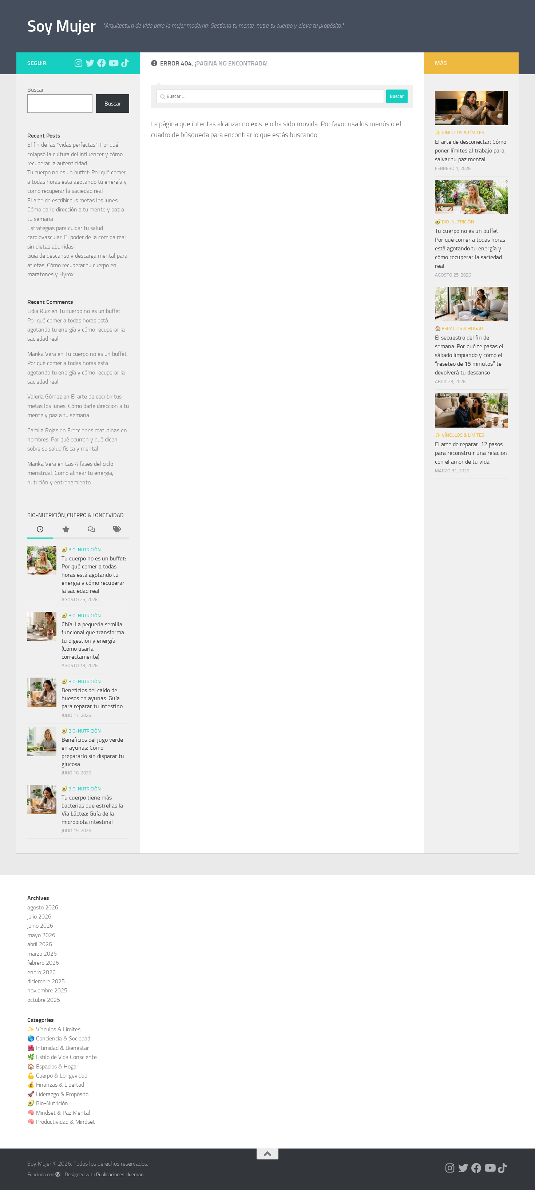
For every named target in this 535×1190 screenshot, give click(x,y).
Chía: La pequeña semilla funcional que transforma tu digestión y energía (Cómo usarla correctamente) (93, 640)
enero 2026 (41, 972)
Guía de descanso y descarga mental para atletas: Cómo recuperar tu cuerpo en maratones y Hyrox (77, 265)
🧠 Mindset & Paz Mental (58, 1112)
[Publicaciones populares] (65, 530)
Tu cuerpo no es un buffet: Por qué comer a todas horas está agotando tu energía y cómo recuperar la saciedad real (77, 181)
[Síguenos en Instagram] (78, 63)
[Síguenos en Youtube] (113, 63)
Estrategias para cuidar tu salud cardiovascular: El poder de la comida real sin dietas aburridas (76, 237)
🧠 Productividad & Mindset (61, 1121)
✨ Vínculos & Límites (459, 132)
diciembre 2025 (46, 981)
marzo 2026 (42, 953)
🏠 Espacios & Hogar (459, 328)
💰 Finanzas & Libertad (55, 1084)
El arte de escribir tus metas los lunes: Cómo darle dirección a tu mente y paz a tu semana (75, 209)
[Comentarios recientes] (91, 530)
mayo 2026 (41, 935)
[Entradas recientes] (40, 530)
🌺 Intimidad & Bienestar (58, 1047)
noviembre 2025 (47, 990)
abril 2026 (39, 944)
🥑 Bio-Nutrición (81, 549)
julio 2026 (39, 916)
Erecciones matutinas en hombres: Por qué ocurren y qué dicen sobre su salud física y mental (77, 439)
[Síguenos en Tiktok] (124, 63)
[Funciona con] (57, 1174)
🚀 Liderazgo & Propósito (57, 1094)
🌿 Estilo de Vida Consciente (62, 1057)
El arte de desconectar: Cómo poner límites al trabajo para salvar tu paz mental (470, 150)
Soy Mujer (61, 26)
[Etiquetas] (116, 530)
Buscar (35, 89)
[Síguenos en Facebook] (101, 63)
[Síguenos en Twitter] (90, 63)
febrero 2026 (43, 962)
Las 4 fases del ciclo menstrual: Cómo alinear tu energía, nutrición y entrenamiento (70, 473)
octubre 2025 (43, 999)
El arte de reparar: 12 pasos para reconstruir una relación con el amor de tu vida (471, 453)
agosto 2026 (42, 907)
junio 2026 (40, 925)
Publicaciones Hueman (119, 1174)
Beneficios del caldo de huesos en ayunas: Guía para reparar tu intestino (92, 698)
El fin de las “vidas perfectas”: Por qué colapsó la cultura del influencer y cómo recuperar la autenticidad (75, 154)
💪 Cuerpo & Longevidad (57, 1075)
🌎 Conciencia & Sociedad (58, 1038)
